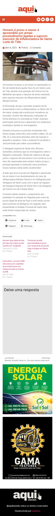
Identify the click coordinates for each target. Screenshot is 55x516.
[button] (3, 19)
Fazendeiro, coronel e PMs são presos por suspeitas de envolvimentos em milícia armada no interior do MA (14, 266)
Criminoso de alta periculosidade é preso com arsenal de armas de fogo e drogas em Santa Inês (38, 245)
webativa (36, 511)
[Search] (52, 19)
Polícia (24, 47)
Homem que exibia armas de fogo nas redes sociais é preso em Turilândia (13, 243)
